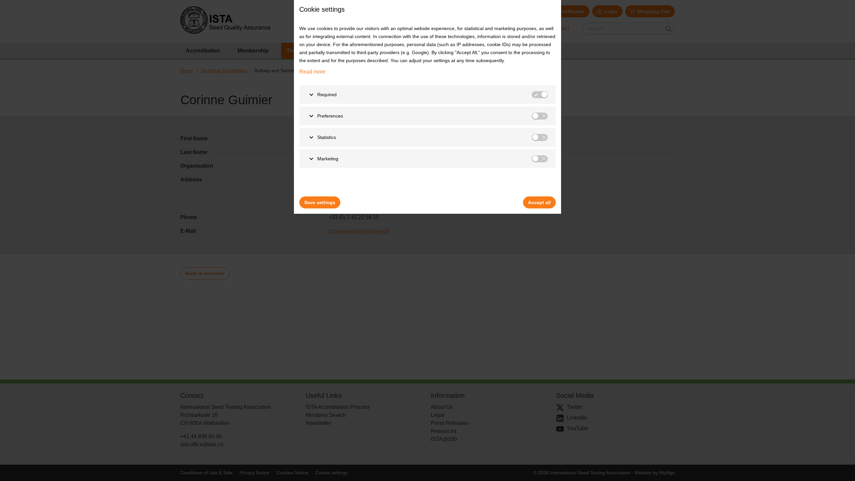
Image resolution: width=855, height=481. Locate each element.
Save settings (319, 202)
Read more (312, 71)
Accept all (539, 202)
